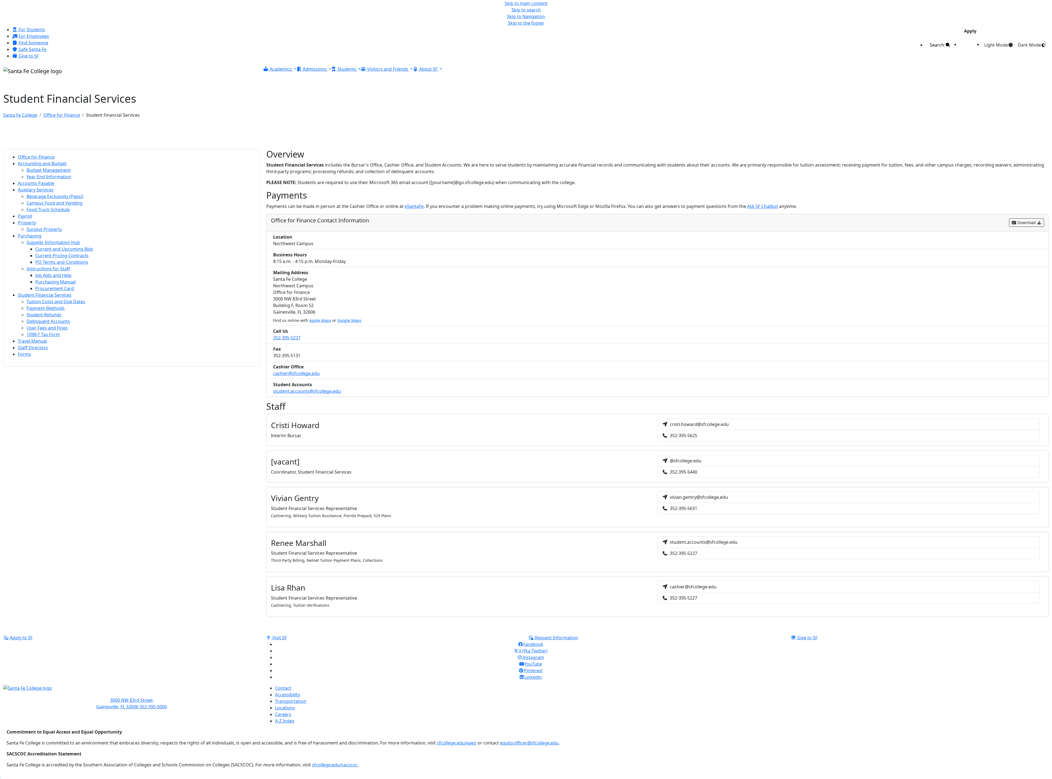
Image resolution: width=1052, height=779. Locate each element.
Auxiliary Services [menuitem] (35, 190)
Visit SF (279, 638)
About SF (428, 69)
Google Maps (349, 320)
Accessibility (287, 695)
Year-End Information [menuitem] (49, 177)
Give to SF (28, 56)
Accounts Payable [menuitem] (36, 183)
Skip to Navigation (526, 16)
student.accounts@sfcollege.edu (307, 391)
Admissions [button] (315, 69)
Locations (285, 708)
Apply (970, 31)
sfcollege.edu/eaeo (456, 743)
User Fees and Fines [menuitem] (47, 328)
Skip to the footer (526, 23)
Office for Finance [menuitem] (36, 157)
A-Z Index (284, 721)
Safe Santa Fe (32, 49)
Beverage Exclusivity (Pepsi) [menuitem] (55, 196)
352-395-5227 (287, 338)
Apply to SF (21, 638)
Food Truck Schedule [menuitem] (48, 210)
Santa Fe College (20, 115)
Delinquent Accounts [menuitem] (48, 321)
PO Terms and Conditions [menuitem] (61, 262)
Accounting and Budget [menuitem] (42, 164)
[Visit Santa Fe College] (131, 691)
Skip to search (526, 10)
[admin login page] (0, 776)
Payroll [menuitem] (25, 216)
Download (1026, 222)
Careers (283, 714)
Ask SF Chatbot (762, 206)
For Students (31, 30)
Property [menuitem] (27, 223)
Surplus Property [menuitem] (44, 229)
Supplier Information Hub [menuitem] (53, 242)
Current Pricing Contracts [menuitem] (61, 256)
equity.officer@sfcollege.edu (529, 743)
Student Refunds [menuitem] (44, 315)
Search (937, 45)
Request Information (556, 638)
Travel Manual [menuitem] (32, 341)
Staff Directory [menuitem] (33, 348)
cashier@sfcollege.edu (296, 373)
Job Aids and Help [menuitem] (53, 275)
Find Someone (33, 43)
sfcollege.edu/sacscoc (335, 765)
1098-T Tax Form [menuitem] (43, 334)
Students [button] (346, 69)
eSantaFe (414, 206)
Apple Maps (320, 320)
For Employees (33, 36)
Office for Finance (61, 115)
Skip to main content (526, 3)
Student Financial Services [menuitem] (45, 295)
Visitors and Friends (387, 69)
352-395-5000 (153, 707)
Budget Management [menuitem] (49, 170)
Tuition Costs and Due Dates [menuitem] (56, 302)
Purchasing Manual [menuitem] (55, 282)
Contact (283, 688)
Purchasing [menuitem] (29, 236)
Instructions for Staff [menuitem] (48, 269)
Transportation (290, 701)
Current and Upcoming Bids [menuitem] (64, 249)
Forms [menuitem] (24, 354)
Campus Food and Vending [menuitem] (54, 203)
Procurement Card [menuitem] (54, 288)
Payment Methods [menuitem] (46, 308)
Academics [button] (280, 69)
